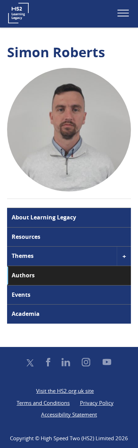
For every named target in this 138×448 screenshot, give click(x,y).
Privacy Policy (97, 402)
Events (21, 295)
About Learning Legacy (44, 217)
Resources (26, 237)
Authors (23, 275)
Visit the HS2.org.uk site (65, 390)
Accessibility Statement (69, 414)
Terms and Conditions (43, 402)
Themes (23, 256)
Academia (26, 314)
